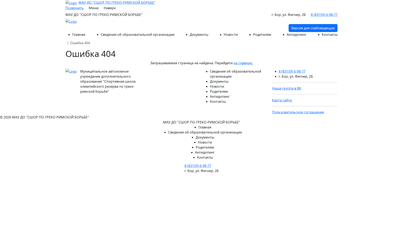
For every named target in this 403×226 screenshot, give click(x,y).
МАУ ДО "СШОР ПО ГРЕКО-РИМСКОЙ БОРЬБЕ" (117, 2)
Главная (78, 34)
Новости (231, 34)
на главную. (243, 63)
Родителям (262, 34)
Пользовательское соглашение (298, 112)
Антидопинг (296, 34)
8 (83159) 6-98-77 (292, 71)
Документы (199, 34)
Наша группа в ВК (286, 88)
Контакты (330, 34)
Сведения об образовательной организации (137, 34)
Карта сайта (282, 100)
